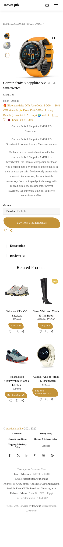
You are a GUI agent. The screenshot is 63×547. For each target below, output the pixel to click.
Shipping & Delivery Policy (17, 445)
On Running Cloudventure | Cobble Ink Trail (16, 381)
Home (6, 24)
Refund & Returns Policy (45, 439)
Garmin (7, 205)
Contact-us (17, 434)
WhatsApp (26, 474)
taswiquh (36, 505)
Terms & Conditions (17, 439)
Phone (16, 474)
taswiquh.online (14, 428)
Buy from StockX (15, 395)
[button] (54, 38)
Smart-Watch (34, 24)
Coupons (46, 446)
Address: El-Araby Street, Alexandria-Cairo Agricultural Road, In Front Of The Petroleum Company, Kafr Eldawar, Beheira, (31, 488)
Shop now (16, 325)
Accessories (18, 24)
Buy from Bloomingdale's (32, 222)
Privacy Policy (46, 434)
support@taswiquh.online (35, 478)
